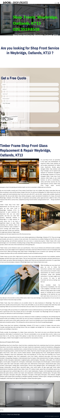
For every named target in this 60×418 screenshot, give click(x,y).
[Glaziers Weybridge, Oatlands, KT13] (23, 3)
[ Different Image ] (6, 129)
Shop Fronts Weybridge (13, 414)
